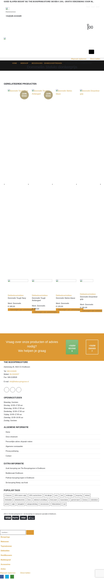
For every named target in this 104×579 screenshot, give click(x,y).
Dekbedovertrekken (16, 295)
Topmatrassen (6, 546)
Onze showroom (12, 437)
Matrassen (5, 541)
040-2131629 (11, 371)
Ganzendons (64, 500)
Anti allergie (48, 495)
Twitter (12, 389)
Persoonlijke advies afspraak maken (19, 441)
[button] (90, 24)
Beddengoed (6, 560)
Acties (3, 569)
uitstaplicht (21, 504)
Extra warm (53, 500)
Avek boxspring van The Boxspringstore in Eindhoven (25, 468)
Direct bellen (95, 59)
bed (62, 495)
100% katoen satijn (20, 495)
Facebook (6, 389)
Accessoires (5, 564)
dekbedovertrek (20, 500)
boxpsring (79, 495)
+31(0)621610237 (92, 348)
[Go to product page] (66, 191)
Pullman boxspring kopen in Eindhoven (20, 478)
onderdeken (94, 500)
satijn (13, 504)
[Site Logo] (21, 38)
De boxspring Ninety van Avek (17, 483)
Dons (29, 500)
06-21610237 (14, 374)
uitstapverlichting (32, 504)
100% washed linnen (35, 495)
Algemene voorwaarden (14, 446)
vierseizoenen (44, 504)
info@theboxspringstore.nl (19, 382)
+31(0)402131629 (72, 348)
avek (56, 495)
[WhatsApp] (97, 5)
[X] (92, 5)
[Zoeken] (30, 532)
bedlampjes (69, 495)
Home (8, 432)
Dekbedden (8, 500)
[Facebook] (88, 5)
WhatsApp (18, 389)
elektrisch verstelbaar (40, 500)
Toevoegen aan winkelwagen (21, 310)
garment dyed (75, 500)
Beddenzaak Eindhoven (14, 473)
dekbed (87, 495)
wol (64, 504)
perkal (7, 504)
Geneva (85, 500)
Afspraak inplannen (78, 59)
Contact (8, 456)
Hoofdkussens (6, 555)
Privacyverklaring (12, 451)
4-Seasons (8, 495)
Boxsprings (5, 537)
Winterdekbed (56, 504)
